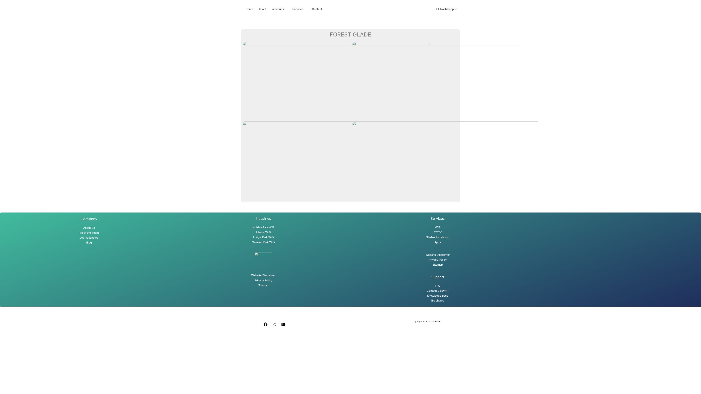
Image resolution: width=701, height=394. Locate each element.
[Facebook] (265, 325)
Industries (278, 9)
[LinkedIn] (283, 325)
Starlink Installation (437, 237)
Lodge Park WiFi (263, 237)
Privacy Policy (263, 280)
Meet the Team (89, 232)
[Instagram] (274, 325)
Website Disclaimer (263, 275)
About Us (89, 227)
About (262, 9)
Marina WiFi (263, 232)
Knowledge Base (437, 295)
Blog (89, 242)
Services (297, 9)
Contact (317, 9)
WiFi (437, 227)
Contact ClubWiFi (438, 290)
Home (249, 9)
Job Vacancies (89, 237)
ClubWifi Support (446, 9)
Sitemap (263, 285)
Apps (437, 242)
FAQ (437, 285)
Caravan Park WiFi (263, 242)
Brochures (437, 300)
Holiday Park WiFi (263, 227)
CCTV (438, 232)
